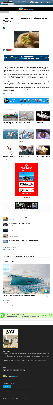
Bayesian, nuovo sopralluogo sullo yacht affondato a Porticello (22, 229)
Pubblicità (11, 398)
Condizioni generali (7, 364)
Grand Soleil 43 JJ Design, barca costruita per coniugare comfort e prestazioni (18, 302)
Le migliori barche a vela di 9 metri (10, 247)
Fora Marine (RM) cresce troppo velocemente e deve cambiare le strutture (10, 124)
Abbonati (7, 386)
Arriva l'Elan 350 (39, 122)
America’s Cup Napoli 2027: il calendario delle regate (13, 249)
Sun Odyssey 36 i (7, 300)
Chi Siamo (5, 398)
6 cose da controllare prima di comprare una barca (19, 11)
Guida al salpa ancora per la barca (16, 234)
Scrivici (24, 398)
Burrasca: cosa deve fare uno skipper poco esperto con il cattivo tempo (23, 240)
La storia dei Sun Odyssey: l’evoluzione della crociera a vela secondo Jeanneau (25, 217)
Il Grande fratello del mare (41, 140)
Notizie (11, 15)
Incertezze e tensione (24, 156)
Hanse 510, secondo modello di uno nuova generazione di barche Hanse (19, 295)
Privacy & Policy (18, 398)
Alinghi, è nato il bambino (24, 122)
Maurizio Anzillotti (7, 361)
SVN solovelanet (6, 15)
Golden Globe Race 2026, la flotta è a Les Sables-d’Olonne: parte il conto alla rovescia (19, 256)
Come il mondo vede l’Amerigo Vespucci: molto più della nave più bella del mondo (18, 254)
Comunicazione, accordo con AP (10, 140)
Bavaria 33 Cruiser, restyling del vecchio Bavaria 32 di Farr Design (16, 305)
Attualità (15, 15)
